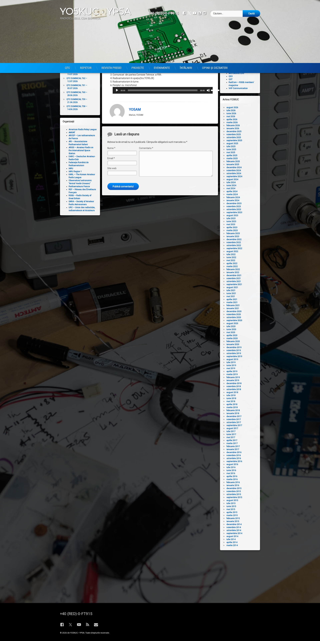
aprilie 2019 (231, 371)
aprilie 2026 (231, 119)
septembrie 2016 (234, 461)
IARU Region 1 (75, 171)
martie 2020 (232, 338)
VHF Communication (238, 88)
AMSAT (72, 132)
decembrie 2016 (234, 452)
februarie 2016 (233, 482)
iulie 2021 (231, 290)
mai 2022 (230, 260)
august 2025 (232, 143)
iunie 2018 (231, 398)
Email (111, 158)
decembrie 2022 (234, 239)
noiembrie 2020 (233, 314)
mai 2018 (230, 401)
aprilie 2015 (231, 512)
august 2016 (232, 464)
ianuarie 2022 (232, 272)
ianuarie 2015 (232, 521)
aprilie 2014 (231, 542)
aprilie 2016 (231, 476)
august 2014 (232, 536)
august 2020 (232, 323)
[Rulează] (117, 90)
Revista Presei (112, 67)
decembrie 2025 (234, 131)
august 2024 (232, 179)
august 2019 (232, 359)
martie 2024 (232, 194)
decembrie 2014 (234, 524)
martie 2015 (232, 515)
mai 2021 (230, 296)
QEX (231, 76)
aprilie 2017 (231, 440)
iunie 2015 (231, 506)
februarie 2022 (233, 269)
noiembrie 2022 (233, 242)
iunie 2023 (231, 221)
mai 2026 (230, 116)
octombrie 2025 (233, 137)
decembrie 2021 (234, 275)
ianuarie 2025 (232, 164)
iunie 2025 (231, 149)
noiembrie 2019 (233, 350)
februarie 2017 (233, 446)
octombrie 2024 (233, 173)
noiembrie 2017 (233, 419)
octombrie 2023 (233, 209)
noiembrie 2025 (233, 134)
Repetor (86, 67)
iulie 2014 (231, 539)
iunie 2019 (231, 365)
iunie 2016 (231, 470)
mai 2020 (230, 332)
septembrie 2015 (234, 497)
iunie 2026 (231, 113)
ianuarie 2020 (232, 344)
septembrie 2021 (234, 284)
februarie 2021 (233, 305)
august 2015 (232, 500)
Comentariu (146, 148)
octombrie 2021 (233, 281)
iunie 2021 (231, 293)
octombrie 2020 (233, 317)
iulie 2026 (231, 110)
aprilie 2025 (231, 155)
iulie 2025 (231, 146)
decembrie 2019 (234, 347)
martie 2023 (232, 230)
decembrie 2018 (234, 383)
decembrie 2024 (234, 167)
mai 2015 (230, 509)
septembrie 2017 (234, 425)
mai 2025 (230, 152)
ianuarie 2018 (232, 413)
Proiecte (138, 67)
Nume (111, 148)
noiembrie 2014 (233, 527)
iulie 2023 (231, 218)
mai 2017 (230, 437)
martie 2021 (232, 302)
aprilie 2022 (231, 263)
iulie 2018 (231, 395)
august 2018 (232, 392)
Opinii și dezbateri (215, 67)
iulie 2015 (231, 503)
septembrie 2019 (234, 356)
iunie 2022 (231, 257)
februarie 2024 (233, 197)
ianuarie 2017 (232, 449)
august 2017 (232, 428)
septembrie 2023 (234, 212)
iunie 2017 (231, 434)
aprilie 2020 (231, 335)
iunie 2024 (231, 185)
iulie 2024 (231, 182)
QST (230, 79)
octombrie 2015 (233, 494)
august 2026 (232, 107)
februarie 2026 (233, 125)
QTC (67, 67)
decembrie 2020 (234, 311)
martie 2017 (232, 443)
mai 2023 (230, 224)
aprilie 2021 (231, 299)
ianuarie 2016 (232, 485)
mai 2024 (230, 188)
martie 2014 (232, 545)
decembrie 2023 (234, 203)
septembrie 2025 (234, 140)
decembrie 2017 (234, 416)
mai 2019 (230, 368)
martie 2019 (232, 374)
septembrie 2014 (234, 533)
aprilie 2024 (231, 191)
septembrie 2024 (234, 176)
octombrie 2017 (233, 422)
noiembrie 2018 (233, 386)
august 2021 (232, 287)
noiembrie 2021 (233, 278)
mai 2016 (230, 473)
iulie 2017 (231, 431)
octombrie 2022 (233, 245)
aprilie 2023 (231, 227)
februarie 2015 (233, 518)
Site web (111, 168)
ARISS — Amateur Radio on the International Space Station (81, 150)
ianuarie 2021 (232, 308)
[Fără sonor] (208, 90)
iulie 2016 (231, 467)
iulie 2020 (231, 326)
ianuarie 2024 (232, 200)
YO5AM (135, 109)
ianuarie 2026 (232, 128)
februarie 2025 (233, 161)
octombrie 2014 (233, 530)
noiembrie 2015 (233, 491)
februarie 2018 (233, 410)
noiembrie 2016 (233, 455)
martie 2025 (232, 158)
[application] (163, 90)
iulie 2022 (231, 254)
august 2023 (232, 215)
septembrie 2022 (234, 248)
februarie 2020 (233, 341)
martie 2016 (232, 479)
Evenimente (162, 67)
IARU (71, 168)
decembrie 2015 (234, 488)
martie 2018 (232, 407)
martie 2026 (232, 122)
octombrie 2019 (233, 353)
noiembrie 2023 (233, 206)
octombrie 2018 (233, 389)
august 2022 (232, 251)
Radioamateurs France (79, 186)
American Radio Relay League (82, 129)
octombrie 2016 (233, 458)
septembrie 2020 (234, 320)
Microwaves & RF (236, 73)
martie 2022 (232, 266)
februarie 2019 (233, 377)
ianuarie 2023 (232, 236)
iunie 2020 (231, 329)
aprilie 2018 (231, 404)
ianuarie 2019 (232, 380)
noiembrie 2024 (233, 170)
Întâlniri (186, 67)
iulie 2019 (231, 362)
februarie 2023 (233, 233)
